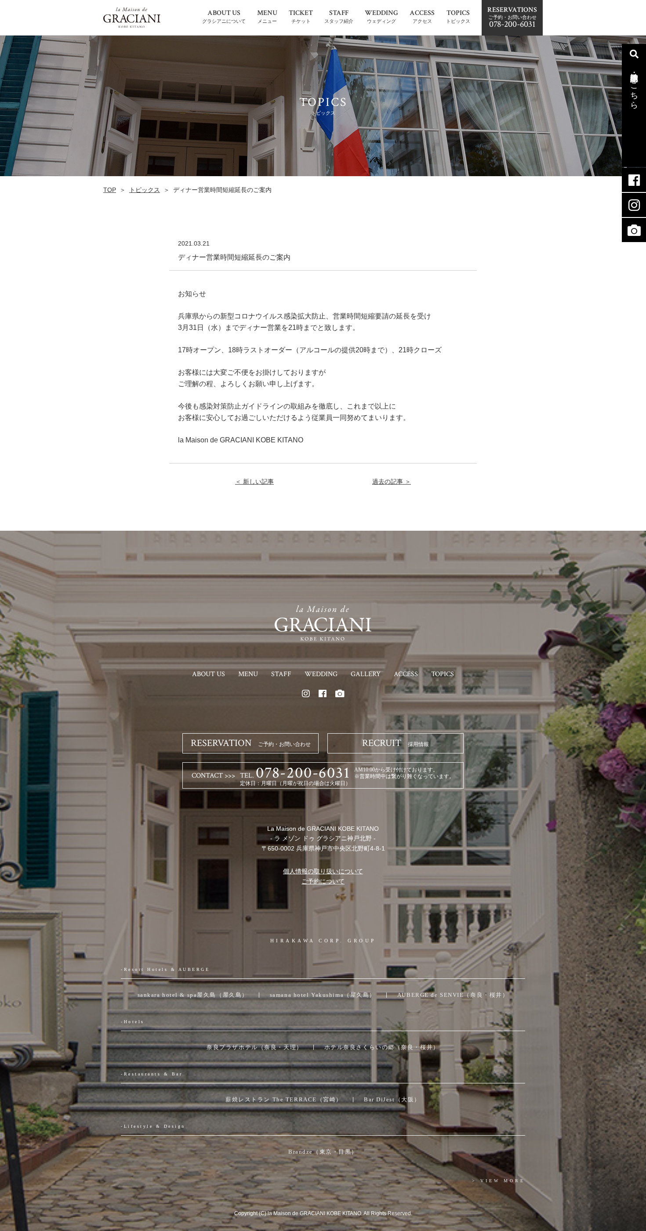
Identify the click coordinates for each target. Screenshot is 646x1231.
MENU (248, 674)
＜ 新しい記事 (254, 481)
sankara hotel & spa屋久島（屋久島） (193, 995)
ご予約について (323, 881)
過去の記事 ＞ (391, 481)
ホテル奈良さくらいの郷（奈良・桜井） (381, 1047)
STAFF (281, 674)
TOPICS (442, 674)
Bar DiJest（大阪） (392, 1099)
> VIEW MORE (498, 1180)
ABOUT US (208, 674)
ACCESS (406, 674)
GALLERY (366, 674)
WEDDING (321, 674)
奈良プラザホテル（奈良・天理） (254, 1047)
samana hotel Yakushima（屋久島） (323, 995)
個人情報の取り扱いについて (323, 871)
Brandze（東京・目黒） (323, 1151)
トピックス (144, 189)
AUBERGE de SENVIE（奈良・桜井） (452, 995)
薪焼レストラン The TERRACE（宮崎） (283, 1099)
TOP (109, 189)
